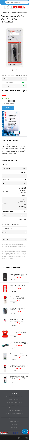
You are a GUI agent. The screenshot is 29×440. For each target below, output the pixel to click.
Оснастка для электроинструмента (14, 396)
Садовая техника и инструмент (14, 410)
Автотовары (14, 424)
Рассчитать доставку (9, 103)
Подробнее (13, 279)
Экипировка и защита (14, 418)
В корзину (9, 107)
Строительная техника (14, 407)
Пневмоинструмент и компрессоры (14, 413)
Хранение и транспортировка (14, 416)
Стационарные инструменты (14, 405)
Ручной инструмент (14, 421)
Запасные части (14, 427)
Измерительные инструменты (14, 402)
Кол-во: (5, 101)
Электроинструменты (14, 399)
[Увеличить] (14, 47)
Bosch (24, 168)
